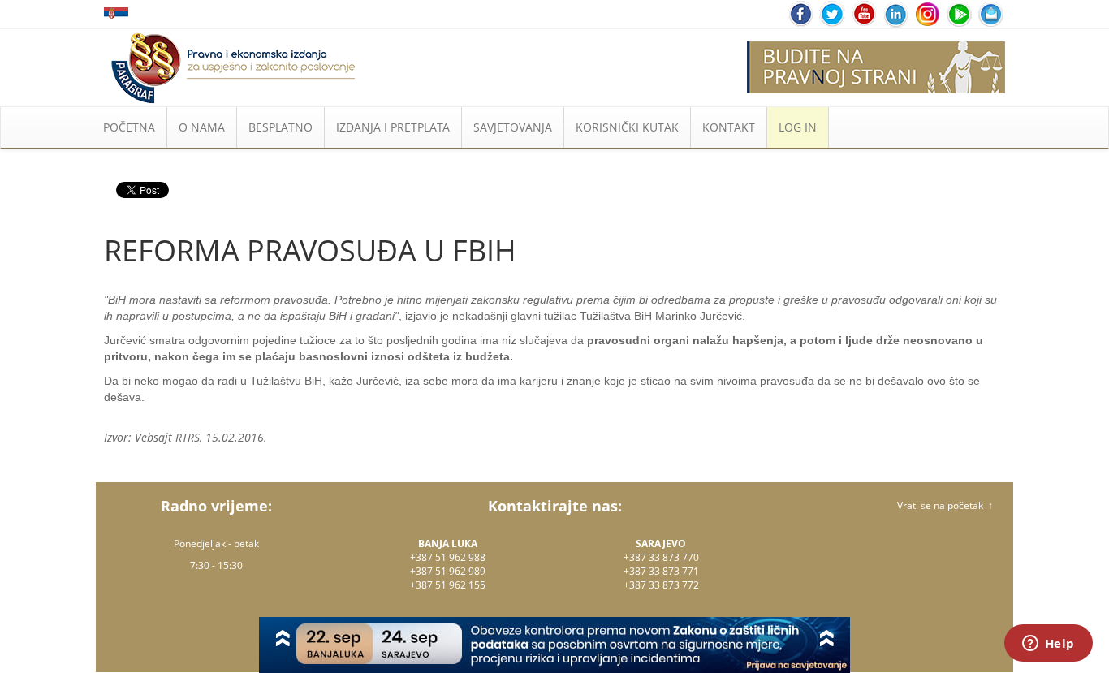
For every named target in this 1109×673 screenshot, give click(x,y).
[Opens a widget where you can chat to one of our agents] (1048, 644)
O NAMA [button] (202, 127)
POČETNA (129, 127)
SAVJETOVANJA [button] (512, 127)
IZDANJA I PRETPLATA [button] (393, 127)
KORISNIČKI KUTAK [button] (627, 127)
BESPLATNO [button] (280, 127)
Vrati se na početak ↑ (945, 505)
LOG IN (798, 127)
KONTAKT (728, 127)
